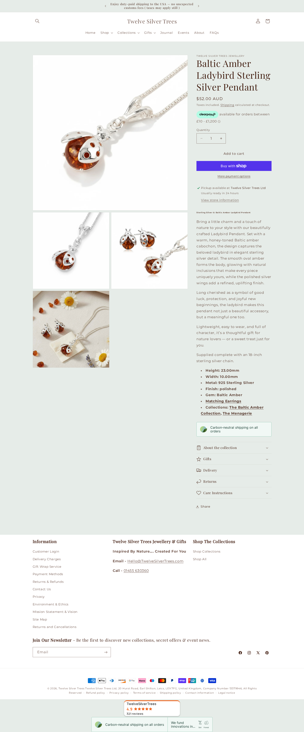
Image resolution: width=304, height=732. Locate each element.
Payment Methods (48, 574)
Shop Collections (206, 551)
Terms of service (144, 692)
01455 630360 (136, 571)
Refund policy (95, 692)
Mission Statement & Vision (55, 612)
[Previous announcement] (105, 6)
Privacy (39, 597)
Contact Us (42, 589)
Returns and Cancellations (55, 627)
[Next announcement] (198, 6)
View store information (220, 200)
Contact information (199, 692)
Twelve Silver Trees (72, 688)
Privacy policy (119, 692)
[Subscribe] (105, 652)
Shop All (200, 559)
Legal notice (226, 692)
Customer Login (46, 551)
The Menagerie (237, 413)
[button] (37, 21)
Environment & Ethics (51, 604)
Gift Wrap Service (47, 567)
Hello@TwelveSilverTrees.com (155, 561)
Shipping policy (170, 692)
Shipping (227, 104)
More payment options (234, 176)
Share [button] (205, 506)
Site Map (40, 619)
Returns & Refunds (48, 582)
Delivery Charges (47, 559)
